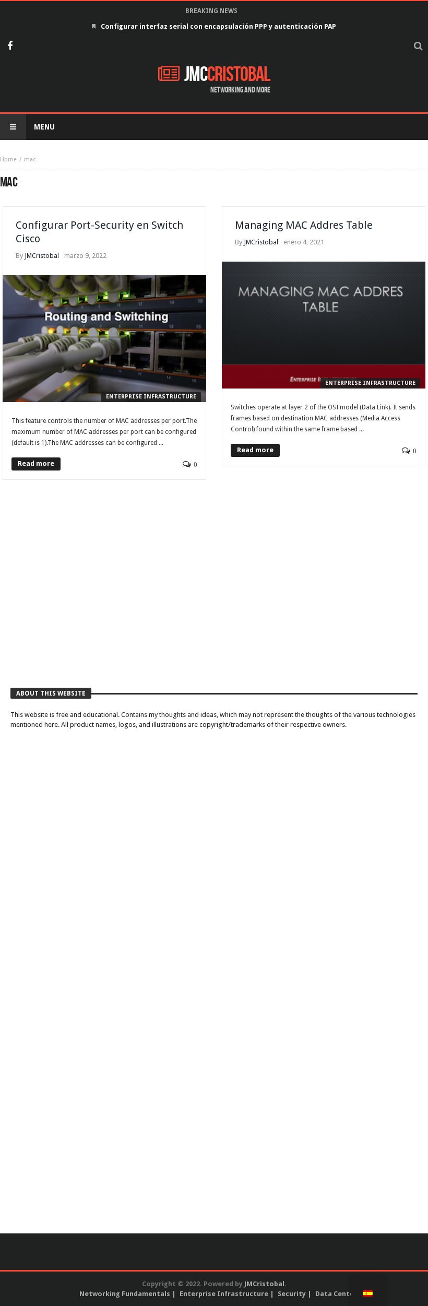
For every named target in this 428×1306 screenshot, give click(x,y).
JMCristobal (42, 256)
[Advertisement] (214, 595)
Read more (36, 463)
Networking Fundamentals (124, 1294)
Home (8, 159)
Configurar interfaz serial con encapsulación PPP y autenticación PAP (218, 26)
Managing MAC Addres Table (304, 225)
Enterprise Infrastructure (151, 396)
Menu (44, 127)
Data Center (336, 1294)
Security (292, 1294)
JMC (227, 74)
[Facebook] (9, 46)
